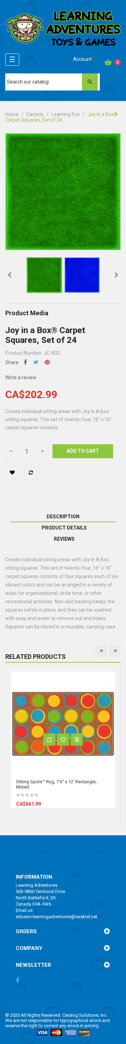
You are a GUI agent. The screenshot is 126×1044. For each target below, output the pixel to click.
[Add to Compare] (31, 473)
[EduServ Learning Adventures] (63, 30)
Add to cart (82, 451)
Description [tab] (63, 516)
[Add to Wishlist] (12, 473)
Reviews (64, 539)
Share (25, 362)
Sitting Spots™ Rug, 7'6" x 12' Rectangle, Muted (56, 784)
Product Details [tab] (64, 528)
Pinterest (47, 362)
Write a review (20, 377)
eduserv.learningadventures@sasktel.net (56, 916)
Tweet (35, 362)
